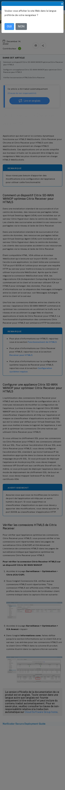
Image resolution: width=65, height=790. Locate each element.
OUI (9, 26)
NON (21, 26)
